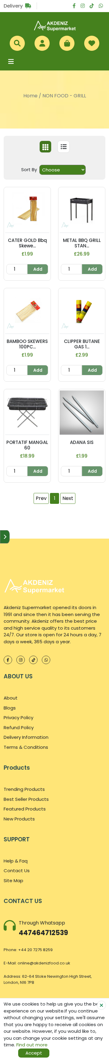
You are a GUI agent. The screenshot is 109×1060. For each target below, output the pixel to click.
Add (37, 269)
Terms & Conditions (26, 747)
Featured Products (25, 809)
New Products (19, 819)
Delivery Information (26, 737)
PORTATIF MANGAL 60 (27, 445)
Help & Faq (16, 861)
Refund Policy (19, 727)
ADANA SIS (82, 442)
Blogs (10, 708)
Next (67, 498)
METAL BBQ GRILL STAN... (82, 243)
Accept (33, 1053)
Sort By (29, 169)
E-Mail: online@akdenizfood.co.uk (37, 963)
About (11, 698)
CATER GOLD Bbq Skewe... (27, 243)
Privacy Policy (18, 717)
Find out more (32, 1045)
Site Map (13, 880)
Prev (41, 498)
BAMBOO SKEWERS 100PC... (27, 344)
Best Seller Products (26, 799)
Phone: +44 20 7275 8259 (28, 950)
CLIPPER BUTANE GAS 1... (82, 344)
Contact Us (17, 870)
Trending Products (24, 789)
